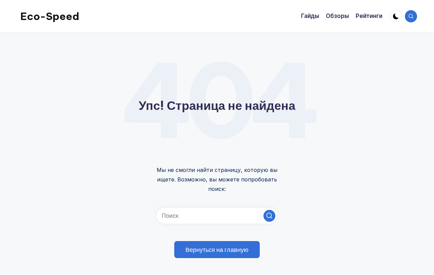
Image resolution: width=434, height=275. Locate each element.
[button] (269, 216)
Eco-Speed (49, 16)
